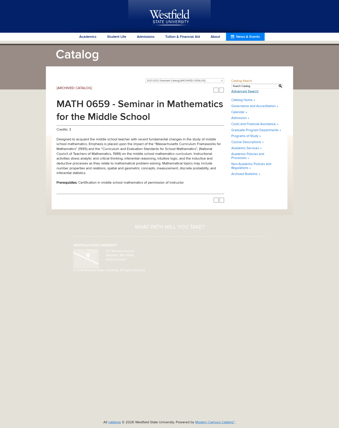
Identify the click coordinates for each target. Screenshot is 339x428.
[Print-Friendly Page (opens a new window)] (215, 90)
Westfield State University (170, 17)
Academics (87, 37)
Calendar (238, 112)
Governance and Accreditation (253, 106)
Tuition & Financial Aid (182, 37)
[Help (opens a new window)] (221, 90)
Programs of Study (244, 136)
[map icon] (86, 258)
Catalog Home (241, 100)
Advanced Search (245, 91)
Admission (239, 118)
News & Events (248, 37)
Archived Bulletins (244, 174)
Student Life (116, 37)
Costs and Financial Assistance (253, 124)
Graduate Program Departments (255, 130)
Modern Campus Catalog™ (215, 422)
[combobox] (185, 80)
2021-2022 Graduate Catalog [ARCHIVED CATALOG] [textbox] (176, 80)
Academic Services (245, 148)
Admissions (145, 37)
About (215, 37)
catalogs (114, 422)
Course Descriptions (246, 142)
